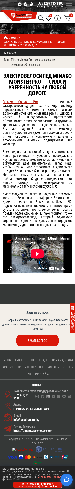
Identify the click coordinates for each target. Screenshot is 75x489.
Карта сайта (42, 374)
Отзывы (68, 367)
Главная (6, 360)
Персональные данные (30, 367)
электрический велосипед (25, 64)
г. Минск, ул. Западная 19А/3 (31, 408)
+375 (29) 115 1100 (49, 3)
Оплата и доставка (62, 360)
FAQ (29, 374)
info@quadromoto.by (26, 419)
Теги (31, 360)
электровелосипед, (46, 59)
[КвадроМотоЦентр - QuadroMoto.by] (19, 16)
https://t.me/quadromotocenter (32, 430)
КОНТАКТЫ (54, 367)
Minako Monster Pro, (22, 59)
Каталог (20, 360)
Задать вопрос (37, 340)
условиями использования (55, 476)
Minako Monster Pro (20, 101)
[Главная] (5, 38)
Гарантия (7, 367)
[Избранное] (48, 18)
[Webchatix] (66, 480)
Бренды (42, 360)
